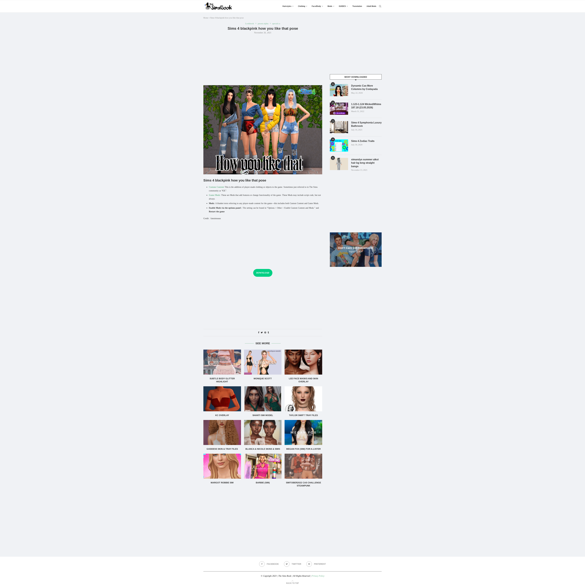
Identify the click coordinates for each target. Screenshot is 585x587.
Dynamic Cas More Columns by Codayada (364, 87)
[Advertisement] (262, 59)
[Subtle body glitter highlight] (222, 362)
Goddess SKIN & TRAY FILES (222, 449)
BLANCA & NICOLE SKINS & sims (262, 449)
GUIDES (342, 6)
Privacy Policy (318, 576)
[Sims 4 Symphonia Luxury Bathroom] (339, 127)
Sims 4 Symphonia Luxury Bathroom (366, 124)
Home (205, 18)
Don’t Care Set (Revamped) (355, 247)
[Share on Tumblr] (268, 332)
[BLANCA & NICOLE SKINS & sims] (263, 432)
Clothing (301, 6)
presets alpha (263, 23)
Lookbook (249, 23)
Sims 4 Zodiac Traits (362, 141)
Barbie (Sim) (263, 482)
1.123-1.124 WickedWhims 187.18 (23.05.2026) (366, 106)
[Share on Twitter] (262, 332)
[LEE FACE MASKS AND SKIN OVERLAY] (303, 362)
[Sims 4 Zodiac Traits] (339, 145)
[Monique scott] (263, 362)
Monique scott (263, 378)
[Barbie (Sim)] (263, 466)
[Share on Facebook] (258, 332)
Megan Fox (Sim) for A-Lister (303, 449)
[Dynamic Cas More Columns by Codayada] (339, 90)
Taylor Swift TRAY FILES (303, 415)
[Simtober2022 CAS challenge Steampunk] (303, 466)
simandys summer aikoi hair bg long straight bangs (365, 163)
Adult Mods (371, 6)
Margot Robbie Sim (222, 482)
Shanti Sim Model (262, 415)
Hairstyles (286, 6)
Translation (357, 6)
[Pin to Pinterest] (265, 332)
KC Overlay (222, 415)
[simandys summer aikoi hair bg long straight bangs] (339, 164)
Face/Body (316, 6)
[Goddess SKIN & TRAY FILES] (222, 432)
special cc (276, 23)
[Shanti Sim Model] (263, 398)
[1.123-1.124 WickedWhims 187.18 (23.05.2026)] (339, 109)
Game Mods (214, 195)
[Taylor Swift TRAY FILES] (303, 398)
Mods (330, 6)
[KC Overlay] (222, 398)
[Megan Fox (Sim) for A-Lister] (303, 432)
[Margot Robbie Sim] (222, 466)
